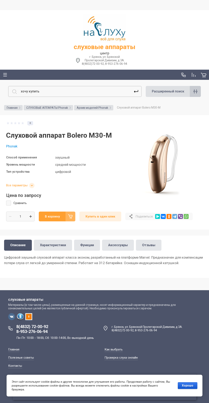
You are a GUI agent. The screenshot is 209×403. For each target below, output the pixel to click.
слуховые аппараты (104, 47)
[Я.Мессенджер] (157, 216)
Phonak (11, 146)
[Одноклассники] (169, 216)
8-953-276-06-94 (32, 331)
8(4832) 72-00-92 (32, 326)
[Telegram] (174, 216)
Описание (18, 245)
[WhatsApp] (186, 216)
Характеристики (53, 245)
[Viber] (180, 216)
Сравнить (20, 203)
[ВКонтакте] (163, 216)
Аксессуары (118, 245)
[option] (164, 160)
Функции (87, 245)
